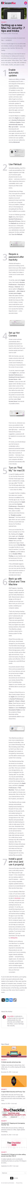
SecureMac (10, 1016)
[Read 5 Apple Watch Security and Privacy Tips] (14, 1081)
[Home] (12, 1178)
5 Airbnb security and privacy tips (11, 1062)
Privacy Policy (19, 1182)
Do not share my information (7, 1182)
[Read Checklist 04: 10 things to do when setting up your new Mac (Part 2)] (14, 1144)
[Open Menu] (25, 3)
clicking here (13, 938)
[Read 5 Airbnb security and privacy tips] (14, 1052)
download (17, 898)
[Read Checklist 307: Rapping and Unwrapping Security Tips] (14, 1113)
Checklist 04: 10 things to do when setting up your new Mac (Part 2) (13, 1155)
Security (4, 22)
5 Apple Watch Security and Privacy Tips (13, 1091)
